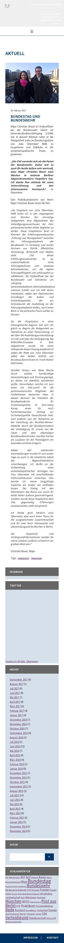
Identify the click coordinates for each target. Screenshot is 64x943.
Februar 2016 (17, 764)
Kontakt (53, 937)
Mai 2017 (14, 697)
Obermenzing (35, 902)
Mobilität (41, 897)
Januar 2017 (16, 715)
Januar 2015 (16, 822)
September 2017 (19, 679)
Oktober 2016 (17, 728)
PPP (18, 906)
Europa (35, 890)
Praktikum (36, 558)
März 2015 (15, 813)
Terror (22, 913)
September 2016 (19, 733)
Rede (9, 909)
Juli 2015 (14, 795)
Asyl (28, 877)
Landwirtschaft (12, 897)
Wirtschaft (51, 918)
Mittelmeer (30, 897)
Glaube (14, 894)
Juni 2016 (15, 746)
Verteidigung (16, 917)
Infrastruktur (46, 893)
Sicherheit (42, 910)
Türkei (38, 914)
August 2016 (16, 737)
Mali (23, 897)
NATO (25, 901)
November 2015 (18, 777)
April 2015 (15, 808)
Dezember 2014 (18, 826)
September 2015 (19, 786)
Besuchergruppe (13, 882)
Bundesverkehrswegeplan (15, 886)
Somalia (52, 910)
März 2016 (15, 759)
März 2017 (15, 706)
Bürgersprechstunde (15, 890)
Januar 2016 (16, 768)
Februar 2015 (17, 817)
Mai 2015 (14, 804)
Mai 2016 (14, 751)
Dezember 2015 (18, 773)
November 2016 (18, 724)
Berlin (49, 877)
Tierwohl (30, 914)
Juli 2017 (14, 688)
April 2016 (15, 755)
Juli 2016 (14, 742)
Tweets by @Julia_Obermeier (21, 661)
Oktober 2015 (17, 782)
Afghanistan (14, 877)
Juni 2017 (15, 693)
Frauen (44, 890)
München (13, 901)
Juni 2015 (15, 800)
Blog (24, 882)
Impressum (30, 937)
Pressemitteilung (44, 906)
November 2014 (18, 831)
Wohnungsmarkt (13, 921)
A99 (6, 877)
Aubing (34, 877)
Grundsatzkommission (28, 893)
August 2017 (16, 684)
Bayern (43, 877)
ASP (23, 877)
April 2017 (15, 702)
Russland (20, 910)
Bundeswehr (38, 885)
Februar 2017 (17, 710)
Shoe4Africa (31, 910)
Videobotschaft (37, 918)
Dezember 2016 (18, 719)
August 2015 (16, 791)
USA (44, 914)
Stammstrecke (12, 914)
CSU (29, 890)
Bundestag (23, 558)
